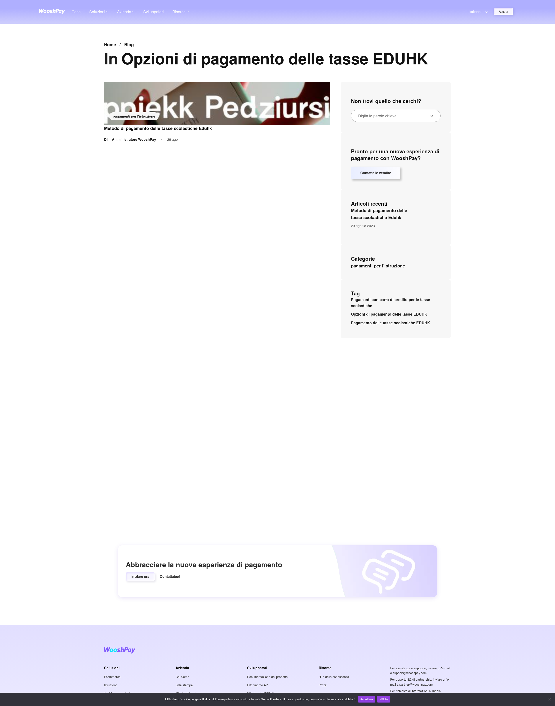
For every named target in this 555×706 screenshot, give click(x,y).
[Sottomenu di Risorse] (187, 11)
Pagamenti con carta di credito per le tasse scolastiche (390, 302)
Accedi (503, 11)
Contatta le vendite (375, 172)
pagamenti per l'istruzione (134, 116)
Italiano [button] (475, 11)
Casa (76, 11)
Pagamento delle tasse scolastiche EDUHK (390, 322)
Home (110, 44)
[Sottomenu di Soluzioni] (107, 11)
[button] (140, 576)
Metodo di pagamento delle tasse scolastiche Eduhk (158, 128)
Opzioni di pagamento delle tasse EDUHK (389, 314)
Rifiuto (383, 699)
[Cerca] (433, 116)
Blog (129, 44)
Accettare (366, 699)
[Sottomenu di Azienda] (133, 11)
